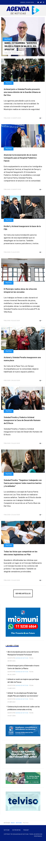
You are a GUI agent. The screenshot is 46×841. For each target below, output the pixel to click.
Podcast (26, 830)
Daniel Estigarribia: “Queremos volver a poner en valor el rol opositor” (20, 46)
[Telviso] (23, 801)
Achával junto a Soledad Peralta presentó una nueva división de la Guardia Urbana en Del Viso (22, 92)
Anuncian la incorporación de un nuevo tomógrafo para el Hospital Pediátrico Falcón (20, 157)
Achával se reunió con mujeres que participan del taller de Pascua (23, 680)
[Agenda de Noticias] (23, 10)
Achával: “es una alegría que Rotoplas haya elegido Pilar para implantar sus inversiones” (23, 694)
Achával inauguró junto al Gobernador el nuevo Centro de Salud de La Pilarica (23, 666)
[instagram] (43, 2)
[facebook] (38, 2)
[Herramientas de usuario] (40, 52)
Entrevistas (16, 830)
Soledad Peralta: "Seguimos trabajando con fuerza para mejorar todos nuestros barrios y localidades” (23, 483)
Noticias (6, 830)
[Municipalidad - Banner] (23, 622)
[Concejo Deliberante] (23, 730)
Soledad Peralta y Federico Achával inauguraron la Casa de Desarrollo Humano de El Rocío (22, 420)
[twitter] (41, 2)
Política (7, 39)
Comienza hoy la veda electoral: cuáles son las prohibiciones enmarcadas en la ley (24, 707)
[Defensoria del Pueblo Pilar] (23, 778)
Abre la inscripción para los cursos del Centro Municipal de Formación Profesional (23, 653)
